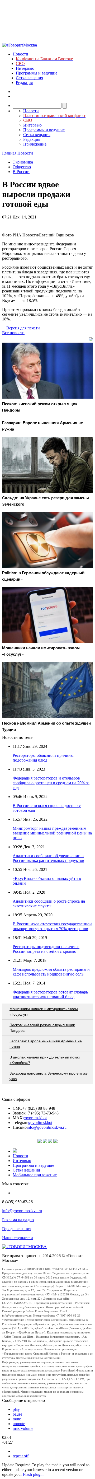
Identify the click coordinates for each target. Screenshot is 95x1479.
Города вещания (16, 1228)
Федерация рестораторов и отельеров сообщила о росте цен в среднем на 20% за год (51, 783)
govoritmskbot (35, 1118)
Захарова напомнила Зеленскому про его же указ (49, 1076)
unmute (19, 1423)
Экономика (23, 162)
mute (17, 1419)
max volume (23, 1428)
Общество (22, 167)
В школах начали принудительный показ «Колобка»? (45, 1060)
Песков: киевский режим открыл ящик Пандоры (42, 1028)
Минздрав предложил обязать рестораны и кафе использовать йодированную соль (51, 971)
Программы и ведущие (36, 73)
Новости (20, 54)
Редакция (24, 82)
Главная (9, 153)
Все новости (13, 332)
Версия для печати (23, 328)
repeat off (20, 1456)
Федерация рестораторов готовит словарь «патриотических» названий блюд (50, 994)
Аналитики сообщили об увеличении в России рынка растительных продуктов (48, 858)
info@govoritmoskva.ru (46, 1127)
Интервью (25, 68)
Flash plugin (33, 1474)
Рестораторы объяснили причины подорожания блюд (43, 757)
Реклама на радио (18, 1219)
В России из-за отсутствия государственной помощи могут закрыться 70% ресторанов (52, 926)
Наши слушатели (17, 1237)
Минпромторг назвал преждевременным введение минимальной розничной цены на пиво (52, 833)
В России (21, 171)
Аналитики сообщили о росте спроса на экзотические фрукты (49, 903)
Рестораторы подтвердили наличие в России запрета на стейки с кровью (46, 949)
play (16, 1409)
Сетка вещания (29, 78)
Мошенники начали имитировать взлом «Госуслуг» (44, 1011)
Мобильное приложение (35, 1175)
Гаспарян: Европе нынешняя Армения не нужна (46, 1044)
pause (17, 1414)
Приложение (34, 144)
